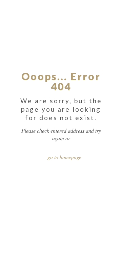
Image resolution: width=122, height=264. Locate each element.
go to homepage (64, 157)
